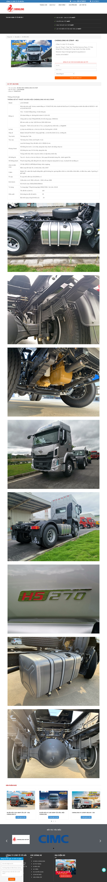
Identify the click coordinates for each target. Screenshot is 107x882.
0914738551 (81, 1)
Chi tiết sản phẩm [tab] (12, 84)
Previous (8, 54)
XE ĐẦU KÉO (25, 37)
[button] (65, 876)
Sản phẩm (17, 37)
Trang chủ (9, 37)
